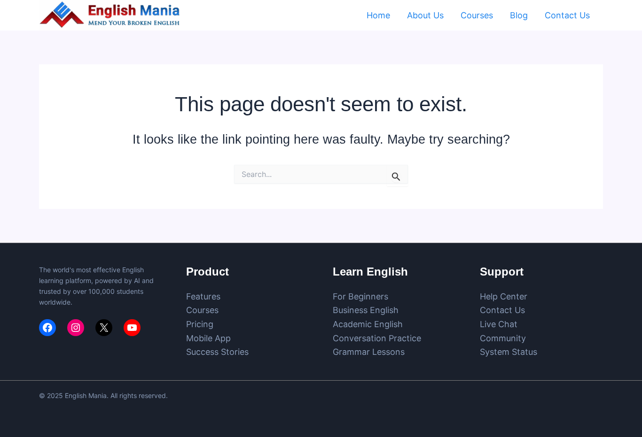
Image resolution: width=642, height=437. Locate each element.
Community (503, 338)
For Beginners (360, 296)
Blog (519, 15)
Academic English (368, 324)
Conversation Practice (377, 338)
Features (203, 296)
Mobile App (208, 338)
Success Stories (217, 352)
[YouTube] (132, 327)
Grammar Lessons (369, 352)
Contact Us (567, 15)
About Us (425, 15)
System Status (508, 352)
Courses (477, 15)
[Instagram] (75, 327)
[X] (103, 327)
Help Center (503, 296)
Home (378, 15)
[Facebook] (47, 327)
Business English (366, 310)
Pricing (199, 324)
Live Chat (498, 324)
